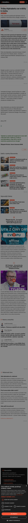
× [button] (26, 485)
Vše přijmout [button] (14, 513)
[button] (14, 497)
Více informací (19, 494)
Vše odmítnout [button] (14, 517)
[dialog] (14, 503)
